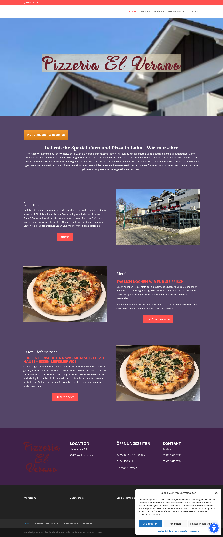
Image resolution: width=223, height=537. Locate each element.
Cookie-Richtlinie (125, 497)
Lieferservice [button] (65, 397)
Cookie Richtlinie (165, 530)
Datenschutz (181, 530)
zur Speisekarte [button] (158, 319)
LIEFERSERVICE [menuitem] (176, 11)
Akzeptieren (150, 523)
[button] (214, 528)
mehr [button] (65, 236)
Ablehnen (175, 523)
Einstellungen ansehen (203, 523)
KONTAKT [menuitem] (194, 11)
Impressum (194, 530)
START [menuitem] (132, 11)
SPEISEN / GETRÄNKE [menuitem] (152, 11)
